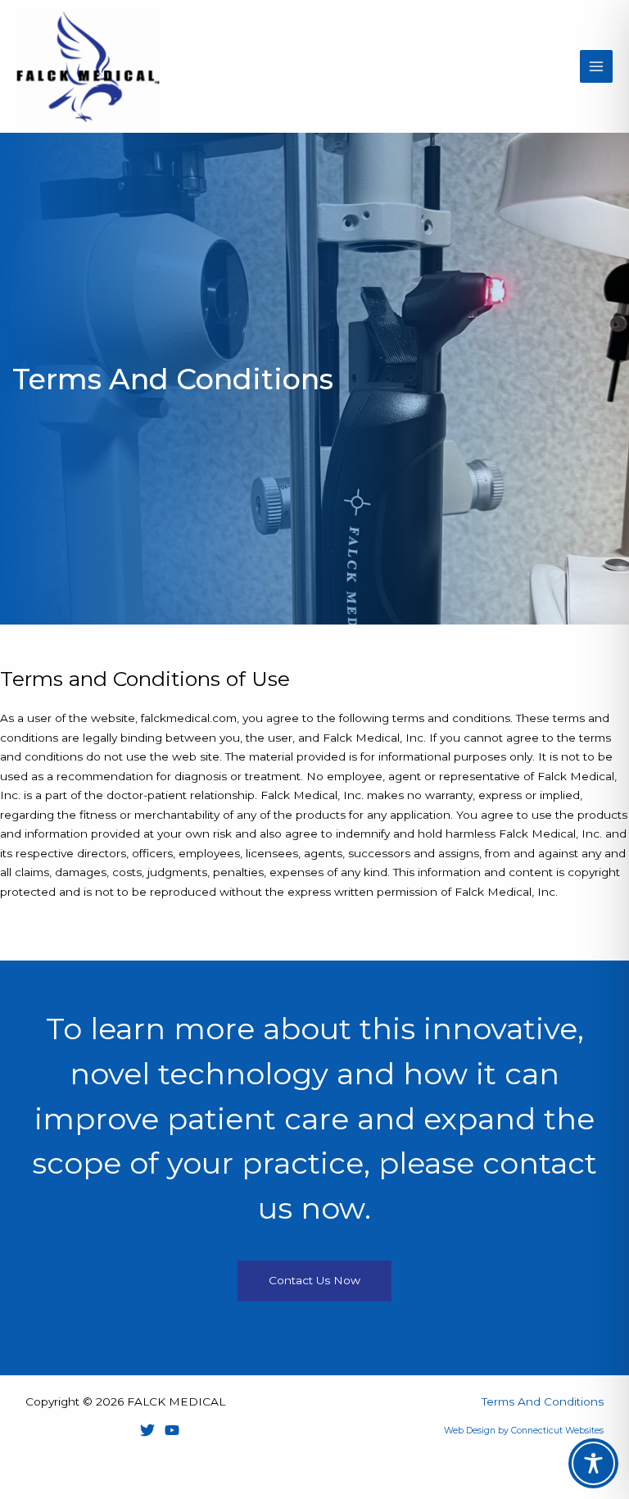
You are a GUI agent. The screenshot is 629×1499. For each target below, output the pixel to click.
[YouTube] (172, 1430)
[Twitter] (147, 1430)
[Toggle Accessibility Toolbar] (593, 1463)
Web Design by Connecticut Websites (524, 1430)
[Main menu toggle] (596, 67)
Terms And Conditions (543, 1401)
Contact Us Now (314, 1280)
